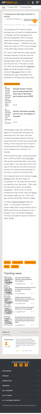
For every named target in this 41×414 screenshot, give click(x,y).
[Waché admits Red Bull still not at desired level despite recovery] (9, 291)
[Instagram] (26, 364)
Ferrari (34, 192)
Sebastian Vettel (30, 262)
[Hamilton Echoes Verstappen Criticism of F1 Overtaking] (9, 310)
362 (9, 346)
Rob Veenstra (33, 24)
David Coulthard (18, 202)
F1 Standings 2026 (25, 7)
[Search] (28, 3)
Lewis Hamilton (17, 262)
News (3, 7)
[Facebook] (15, 364)
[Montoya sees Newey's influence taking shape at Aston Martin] (9, 281)
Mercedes (15, 72)
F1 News (7, 262)
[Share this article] (35, 21)
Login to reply (6, 334)
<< (13, 19)
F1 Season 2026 (12, 7)
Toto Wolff (30, 158)
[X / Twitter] (21, 364)
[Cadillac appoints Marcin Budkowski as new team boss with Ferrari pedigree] (9, 303)
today (10, 2)
